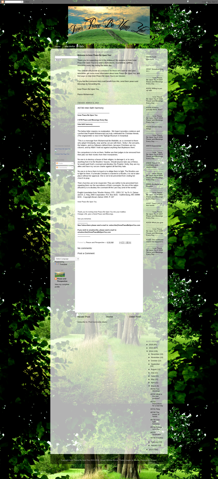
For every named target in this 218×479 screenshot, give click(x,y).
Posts (60, 163)
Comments (62, 168)
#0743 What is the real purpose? (156, 396)
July (153, 373)
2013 (151, 450)
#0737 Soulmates (156, 434)
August (154, 369)
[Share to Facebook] (127, 242)
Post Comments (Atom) (97, 322)
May (153, 379)
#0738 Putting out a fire (156, 428)
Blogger (154, 460)
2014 (151, 351)
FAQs (81, 46)
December (155, 354)
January (154, 445)
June (153, 376)
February (155, 442)
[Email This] (120, 242)
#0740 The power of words (155, 414)
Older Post (135, 316)
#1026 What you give (154, 222)
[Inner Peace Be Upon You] (56, 152)
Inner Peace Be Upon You (63, 149)
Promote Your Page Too (62, 154)
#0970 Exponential (153, 146)
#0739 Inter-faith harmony (155, 422)
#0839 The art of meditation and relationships (153, 165)
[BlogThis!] (122, 242)
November (155, 357)
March (154, 386)
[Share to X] (125, 242)
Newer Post (83, 316)
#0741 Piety (155, 409)
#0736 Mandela (157, 438)
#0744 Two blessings (155, 390)
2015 (151, 348)
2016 (151, 345)
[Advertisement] (62, 103)
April (153, 383)
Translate (63, 264)
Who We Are (70, 46)
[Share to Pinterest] (130, 242)
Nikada (137, 460)
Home (57, 46)
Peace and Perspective (62, 280)
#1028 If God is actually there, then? (154, 109)
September (155, 364)
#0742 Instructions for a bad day (157, 404)
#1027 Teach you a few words (154, 204)
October (154, 361)
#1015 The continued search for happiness (154, 241)
